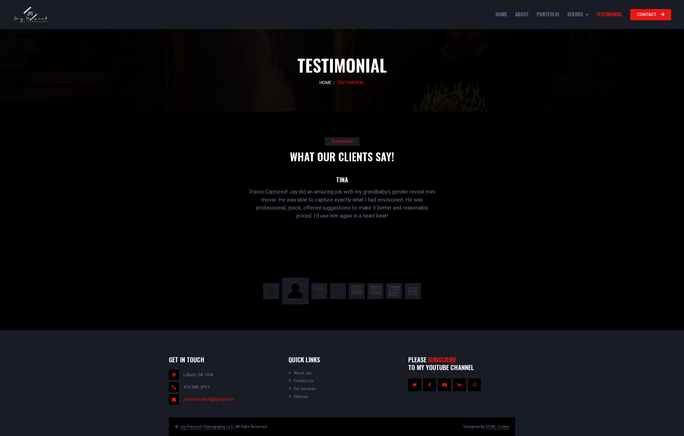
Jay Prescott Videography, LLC (207, 426)
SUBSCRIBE (442, 359)
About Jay (303, 373)
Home (501, 14)
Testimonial (609, 14)
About (522, 14)
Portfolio (548, 14)
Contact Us (303, 380)
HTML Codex (497, 426)
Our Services (305, 388)
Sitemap (301, 396)
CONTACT (646, 14)
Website (401, 188)
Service (575, 14)
